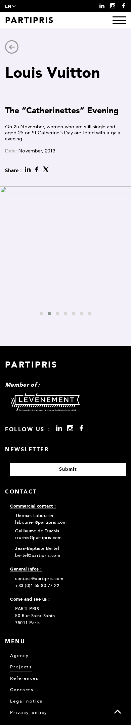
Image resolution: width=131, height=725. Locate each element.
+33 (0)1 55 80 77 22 (37, 585)
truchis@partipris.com (38, 537)
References (24, 678)
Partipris (29, 20)
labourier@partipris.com (41, 522)
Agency (19, 655)
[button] (41, 313)
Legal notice (26, 701)
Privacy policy (28, 712)
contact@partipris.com (39, 578)
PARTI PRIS (27, 608)
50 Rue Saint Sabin (35, 615)
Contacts (22, 690)
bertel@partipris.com (37, 555)
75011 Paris (27, 622)
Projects (21, 667)
